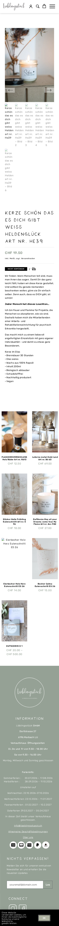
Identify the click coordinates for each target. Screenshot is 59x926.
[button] (37, 6)
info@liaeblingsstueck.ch (28, 825)
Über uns (28, 837)
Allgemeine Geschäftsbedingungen (28, 831)
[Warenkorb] (44, 6)
